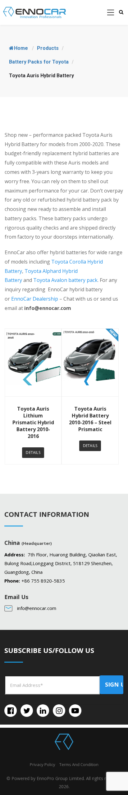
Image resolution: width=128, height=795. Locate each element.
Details (33, 452)
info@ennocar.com (36, 608)
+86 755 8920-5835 (43, 581)
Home (21, 48)
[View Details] (33, 362)
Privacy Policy (42, 764)
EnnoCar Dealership (34, 298)
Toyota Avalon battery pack (65, 280)
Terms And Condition (78, 764)
